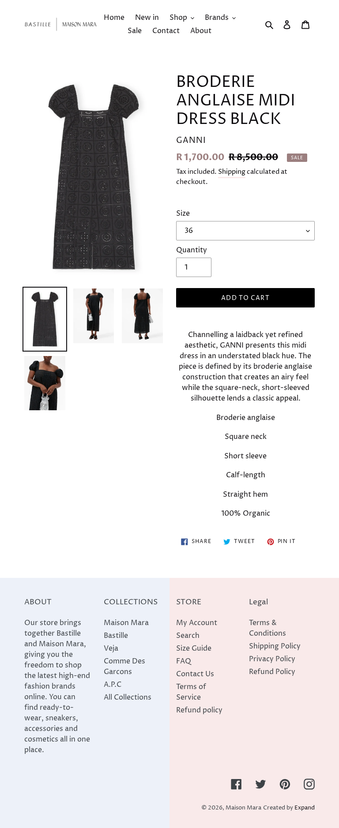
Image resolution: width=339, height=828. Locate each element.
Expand (304, 808)
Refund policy (199, 710)
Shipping (231, 171)
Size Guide (193, 648)
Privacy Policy (272, 659)
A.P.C (112, 684)
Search (188, 636)
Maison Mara (126, 623)
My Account (196, 623)
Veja (111, 648)
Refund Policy (272, 672)
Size (183, 213)
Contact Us (195, 674)
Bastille (116, 636)
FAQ (183, 661)
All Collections (127, 697)
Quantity (191, 250)
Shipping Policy (275, 646)
